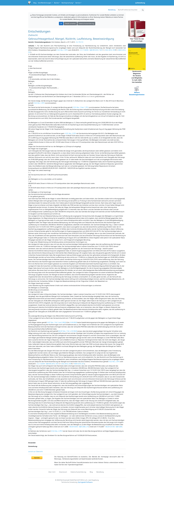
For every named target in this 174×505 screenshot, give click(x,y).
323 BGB (74, 331)
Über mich (51, 472)
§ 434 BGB (73, 322)
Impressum (63, 472)
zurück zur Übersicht (35, 451)
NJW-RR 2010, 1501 (96, 50)
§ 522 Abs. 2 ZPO (62, 50)
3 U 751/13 (79, 42)
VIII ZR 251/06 (110, 427)
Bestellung (111, 10)
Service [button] (77, 3)
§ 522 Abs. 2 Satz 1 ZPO (80, 107)
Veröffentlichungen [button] (45, 3)
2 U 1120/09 (84, 50)
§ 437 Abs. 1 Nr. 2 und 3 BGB (56, 322)
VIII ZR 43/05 (73, 427)
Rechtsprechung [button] (67, 3)
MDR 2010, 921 (79, 364)
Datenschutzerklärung (86, 24)
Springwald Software (85, 482)
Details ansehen (70, 24)
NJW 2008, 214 (84, 427)
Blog (34, 3)
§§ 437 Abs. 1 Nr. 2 (64, 331)
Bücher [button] (56, 3)
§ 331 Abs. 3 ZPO (70, 133)
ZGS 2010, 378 (110, 50)
